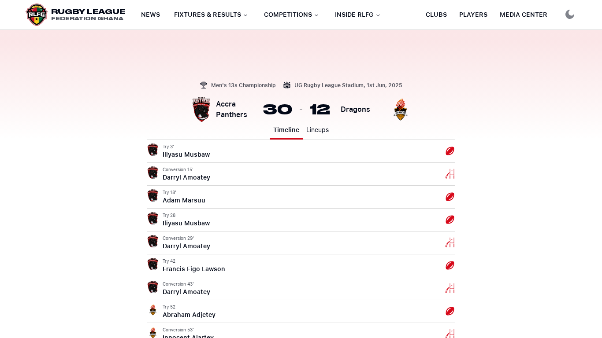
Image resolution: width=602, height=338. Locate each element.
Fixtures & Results (207, 14)
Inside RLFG (354, 14)
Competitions (288, 14)
